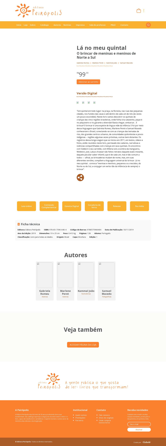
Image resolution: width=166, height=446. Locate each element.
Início (18, 25)
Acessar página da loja (83, 344)
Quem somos (81, 415)
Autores (57, 25)
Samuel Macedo (126, 63)
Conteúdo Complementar (49, 206)
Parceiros (79, 420)
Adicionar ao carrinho (88, 82)
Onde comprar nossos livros (105, 421)
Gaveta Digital (72, 206)
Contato (124, 25)
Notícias (67, 25)
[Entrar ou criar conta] (149, 10)
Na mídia (139, 206)
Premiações (80, 418)
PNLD (113, 25)
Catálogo (44, 25)
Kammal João (111, 63)
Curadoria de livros (94, 206)
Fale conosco (104, 415)
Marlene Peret (97, 63)
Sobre (32, 25)
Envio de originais (106, 418)
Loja (25, 25)
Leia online (26, 206)
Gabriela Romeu (83, 63)
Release (117, 206)
